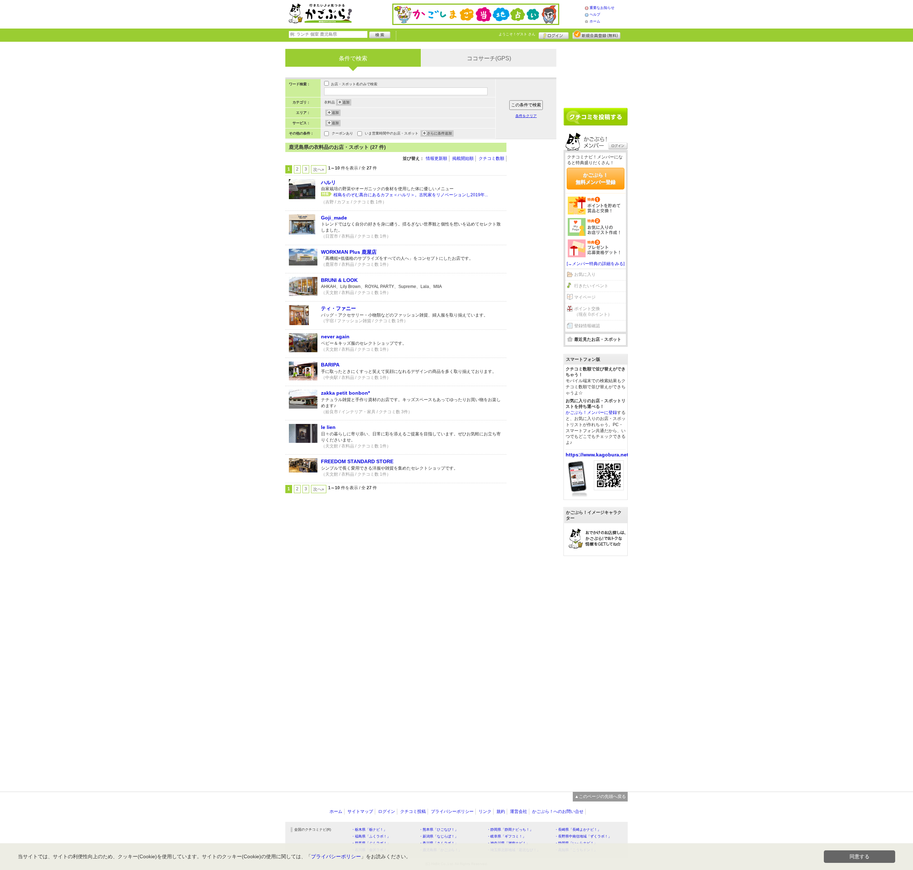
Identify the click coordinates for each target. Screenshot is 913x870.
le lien (328, 427)
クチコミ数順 (491, 158)
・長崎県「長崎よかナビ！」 (578, 829)
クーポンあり (342, 133)
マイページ (585, 297)
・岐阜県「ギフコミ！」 (506, 836)
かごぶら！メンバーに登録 (591, 412)
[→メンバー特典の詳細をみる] (595, 263)
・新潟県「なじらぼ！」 (438, 836)
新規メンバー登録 (596, 34)
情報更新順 (436, 158)
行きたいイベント (591, 285)
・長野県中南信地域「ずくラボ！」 (583, 836)
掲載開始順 (463, 158)
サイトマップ (360, 811)
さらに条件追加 (439, 133)
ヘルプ (595, 14)
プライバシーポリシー (452, 811)
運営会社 (518, 811)
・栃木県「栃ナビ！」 (369, 829)
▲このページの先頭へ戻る (600, 796)
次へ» (318, 169)
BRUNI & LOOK (339, 280)
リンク (485, 811)
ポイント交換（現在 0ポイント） (593, 311)
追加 (346, 102)
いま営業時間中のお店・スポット (391, 133)
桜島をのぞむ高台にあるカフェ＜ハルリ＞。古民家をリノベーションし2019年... (410, 194)
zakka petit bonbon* (345, 393)
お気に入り (585, 274)
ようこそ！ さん (517, 34)
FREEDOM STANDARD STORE (357, 461)
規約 (500, 811)
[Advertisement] (535, 250)
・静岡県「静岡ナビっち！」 (510, 829)
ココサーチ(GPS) (489, 58)
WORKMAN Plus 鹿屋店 (349, 252)
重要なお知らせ (602, 8)
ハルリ (328, 182)
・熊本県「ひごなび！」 (438, 829)
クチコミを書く (595, 117)
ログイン (554, 34)
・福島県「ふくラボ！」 (371, 836)
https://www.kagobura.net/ (598, 454)
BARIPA (330, 365)
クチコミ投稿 (413, 811)
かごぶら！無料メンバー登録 (596, 178)
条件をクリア (526, 116)
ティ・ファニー (338, 308)
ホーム (595, 21)
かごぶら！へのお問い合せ (557, 811)
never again (335, 336)
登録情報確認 (587, 325)
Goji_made (334, 218)
